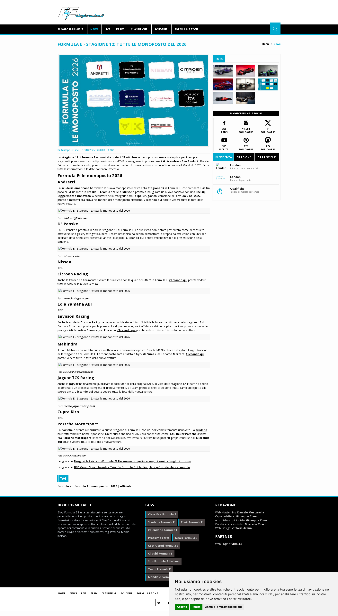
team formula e (159, 569)
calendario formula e (163, 530)
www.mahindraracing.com (78, 371)
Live (107, 29)
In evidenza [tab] (223, 157)
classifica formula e (162, 514)
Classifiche (139, 29)
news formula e (186, 538)
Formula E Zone (186, 29)
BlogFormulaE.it (81, 13)
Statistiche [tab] (267, 157)
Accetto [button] (182, 606)
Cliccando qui (153, 200)
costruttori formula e (163, 545)
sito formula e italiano (164, 561)
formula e (64, 486)
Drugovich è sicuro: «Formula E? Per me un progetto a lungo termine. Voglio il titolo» (132, 461)
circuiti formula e (160, 553)
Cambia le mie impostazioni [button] (223, 606)
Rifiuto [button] (196, 606)
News (94, 29)
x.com (76, 256)
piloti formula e (192, 522)
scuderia (201, 430)
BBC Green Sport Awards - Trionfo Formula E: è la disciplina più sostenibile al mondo (132, 467)
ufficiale (125, 486)
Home (266, 44)
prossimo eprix (158, 538)
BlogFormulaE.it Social (246, 113)
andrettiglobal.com (76, 218)
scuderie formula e (161, 522)
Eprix (120, 29)
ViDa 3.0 (236, 544)
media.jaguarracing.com (79, 406)
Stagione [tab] (244, 157)
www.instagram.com (77, 298)
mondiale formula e (161, 577)
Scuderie (161, 29)
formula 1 (81, 486)
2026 (114, 486)
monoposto (99, 486)
